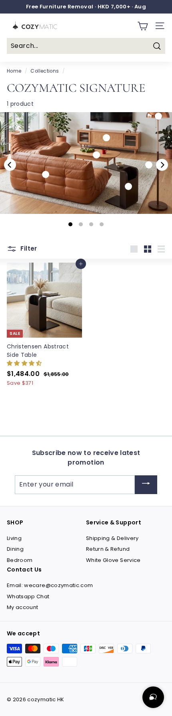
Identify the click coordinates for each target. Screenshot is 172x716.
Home (14, 71)
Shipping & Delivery (112, 538)
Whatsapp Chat (28, 596)
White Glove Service (113, 560)
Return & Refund (108, 549)
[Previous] (10, 165)
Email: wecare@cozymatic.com (50, 585)
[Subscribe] (146, 484)
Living (14, 538)
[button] (25, 363)
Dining (15, 549)
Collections (44, 71)
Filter (28, 249)
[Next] (162, 165)
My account (22, 607)
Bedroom (19, 560)
